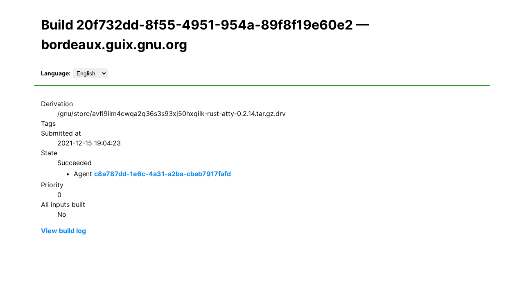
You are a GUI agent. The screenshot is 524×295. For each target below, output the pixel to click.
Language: (55, 73)
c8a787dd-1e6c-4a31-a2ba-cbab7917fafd (162, 174)
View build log (63, 231)
